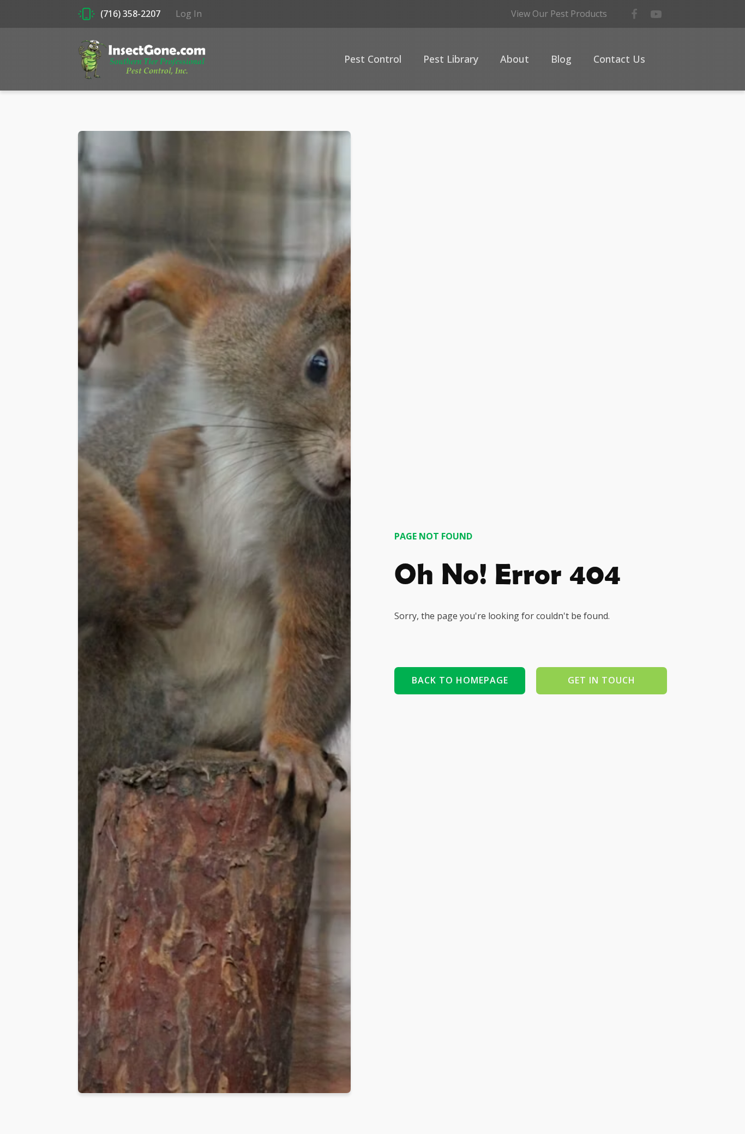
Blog (561, 58)
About (514, 58)
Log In (189, 14)
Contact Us (619, 58)
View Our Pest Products (559, 14)
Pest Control (372, 58)
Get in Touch (601, 680)
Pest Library (450, 58)
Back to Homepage (460, 680)
